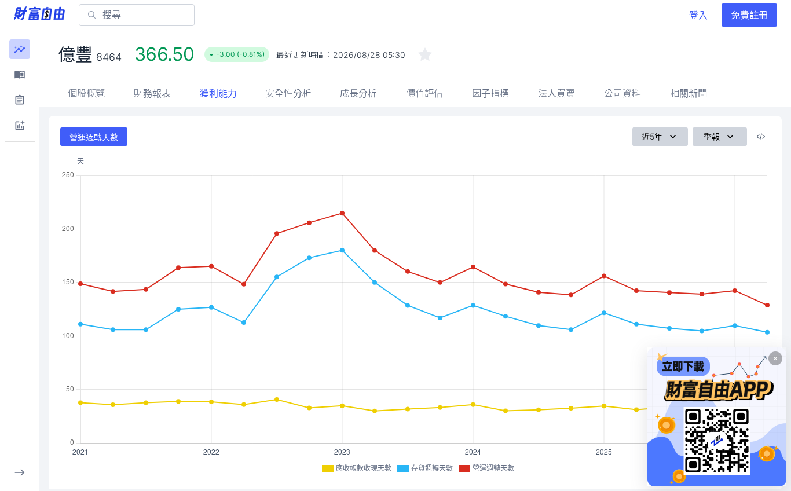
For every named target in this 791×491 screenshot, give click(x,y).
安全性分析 (288, 93)
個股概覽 (86, 93)
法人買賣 (556, 93)
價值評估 (424, 93)
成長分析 (358, 93)
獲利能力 (218, 93)
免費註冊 (749, 15)
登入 (698, 15)
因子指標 (490, 93)
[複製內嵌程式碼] (761, 136)
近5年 (652, 136)
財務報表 (152, 93)
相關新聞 (688, 93)
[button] (19, 49)
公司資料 (622, 93)
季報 (712, 136)
